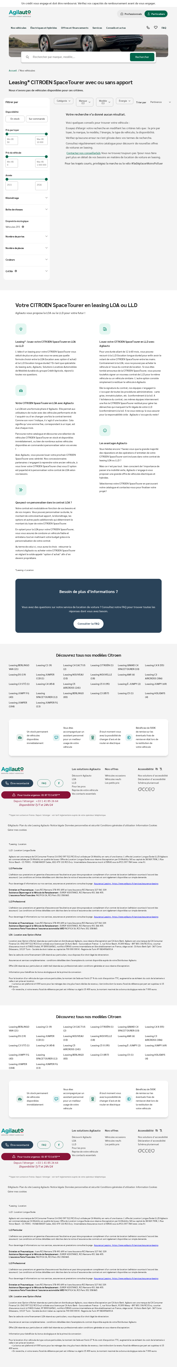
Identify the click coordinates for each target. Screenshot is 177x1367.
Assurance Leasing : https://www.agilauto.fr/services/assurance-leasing (126, 884)
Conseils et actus (116, 27)
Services (97, 27)
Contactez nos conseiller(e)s (84, 153)
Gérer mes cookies (17, 830)
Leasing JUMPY (156, 683)
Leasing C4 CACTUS (74, 667)
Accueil (13, 70)
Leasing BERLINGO (73, 695)
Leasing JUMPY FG (19, 695)
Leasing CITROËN (102, 665)
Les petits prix (112, 783)
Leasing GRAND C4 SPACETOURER (128, 667)
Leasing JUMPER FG (47, 704)
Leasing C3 (100, 693)
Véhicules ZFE (13, 227)
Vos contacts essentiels (84, 794)
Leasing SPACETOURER (46, 695)
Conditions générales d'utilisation (117, 825)
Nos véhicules (18, 27)
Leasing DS (17, 674)
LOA (74, 779)
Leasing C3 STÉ (19, 683)
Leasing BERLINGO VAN (19, 667)
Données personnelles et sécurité (82, 825)
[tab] (131, 14)
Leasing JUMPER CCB (45, 676)
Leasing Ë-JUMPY (129, 683)
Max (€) (40, 139)
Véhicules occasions (115, 776)
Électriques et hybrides (43, 27)
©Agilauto (13, 825)
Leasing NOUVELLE (101, 676)
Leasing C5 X (100, 683)
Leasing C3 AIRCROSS (153, 676)
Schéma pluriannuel (148, 783)
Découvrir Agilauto (81, 776)
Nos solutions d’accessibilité (153, 776)
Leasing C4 (45, 683)
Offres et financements (74, 27)
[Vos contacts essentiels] (148, 28)
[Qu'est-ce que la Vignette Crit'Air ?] (16, 271)
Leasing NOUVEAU (73, 676)
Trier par (141, 102)
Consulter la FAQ (88, 623)
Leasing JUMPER (18, 704)
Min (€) (10, 139)
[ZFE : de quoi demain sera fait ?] (23, 227)
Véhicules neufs (113, 779)
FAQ (164, 27)
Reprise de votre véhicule (85, 790)
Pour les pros (79, 786)
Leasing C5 (125, 693)
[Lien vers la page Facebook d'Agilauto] (59, 783)
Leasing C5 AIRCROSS (72, 685)
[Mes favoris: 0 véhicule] (155, 28)
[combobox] (161, 102)
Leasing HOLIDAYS (155, 695)
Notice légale (57, 825)
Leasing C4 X (154, 665)
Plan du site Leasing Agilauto (34, 825)
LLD (74, 783)
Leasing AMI (126, 674)
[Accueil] (20, 14)
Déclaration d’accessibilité (151, 779)
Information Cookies (146, 825)
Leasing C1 (44, 665)
